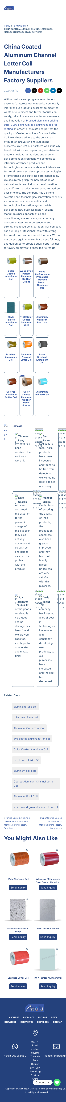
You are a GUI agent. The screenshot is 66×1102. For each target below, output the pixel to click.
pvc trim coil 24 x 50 (26, 760)
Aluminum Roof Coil (26, 796)
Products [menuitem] (28, 1017)
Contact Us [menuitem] (26, 1022)
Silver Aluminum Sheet (48, 928)
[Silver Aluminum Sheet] (48, 908)
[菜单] (60, 8)
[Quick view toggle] (27, 849)
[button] (28, 90)
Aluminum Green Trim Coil (29, 728)
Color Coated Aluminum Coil (31, 749)
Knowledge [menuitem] (10, 1022)
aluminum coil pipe (25, 770)
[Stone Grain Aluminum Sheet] (18, 908)
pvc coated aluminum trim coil (32, 738)
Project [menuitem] (42, 1017)
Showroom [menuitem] (43, 1022)
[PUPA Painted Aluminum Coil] (48, 958)
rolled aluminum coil (26, 717)
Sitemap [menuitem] (57, 1022)
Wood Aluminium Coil (18, 879)
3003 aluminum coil (23, 124)
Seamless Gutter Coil (18, 977)
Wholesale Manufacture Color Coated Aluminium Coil (48, 882)
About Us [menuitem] (14, 1017)
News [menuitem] (54, 1017)
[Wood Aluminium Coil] (18, 859)
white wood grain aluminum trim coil (36, 807)
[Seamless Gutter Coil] (18, 958)
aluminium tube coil (25, 706)
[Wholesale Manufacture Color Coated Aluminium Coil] (48, 859)
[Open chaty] (57, 1082)
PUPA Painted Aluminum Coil (48, 977)
